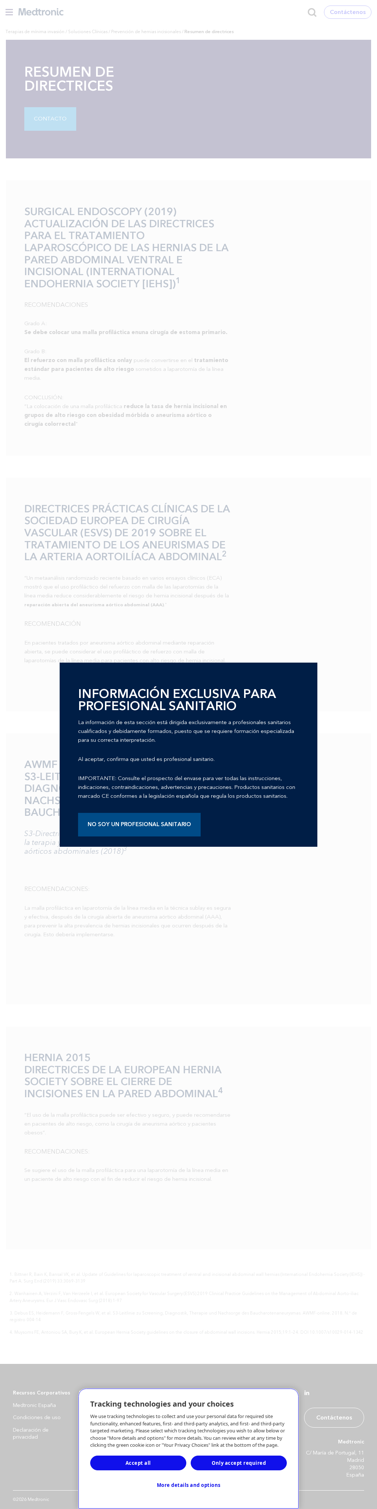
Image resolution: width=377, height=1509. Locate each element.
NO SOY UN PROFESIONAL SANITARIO (139, 824)
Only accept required (239, 1463)
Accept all (138, 1463)
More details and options (189, 1485)
